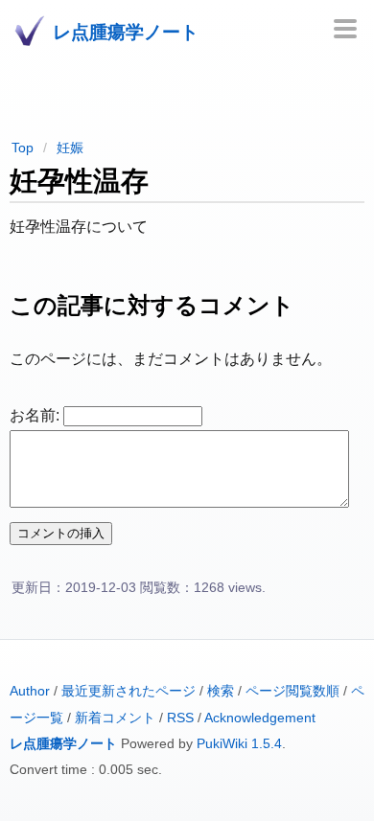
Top (23, 147)
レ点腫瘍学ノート (63, 744)
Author (30, 691)
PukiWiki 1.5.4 (239, 744)
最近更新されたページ (128, 691)
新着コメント (115, 718)
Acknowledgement (260, 718)
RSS (180, 718)
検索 (220, 691)
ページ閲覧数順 (292, 691)
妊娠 (70, 147)
